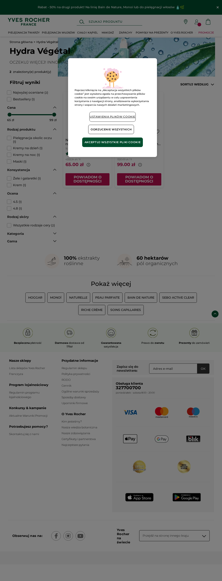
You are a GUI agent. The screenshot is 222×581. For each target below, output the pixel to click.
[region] (112, 107)
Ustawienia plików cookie (112, 116)
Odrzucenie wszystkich (111, 129)
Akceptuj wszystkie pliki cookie (113, 142)
